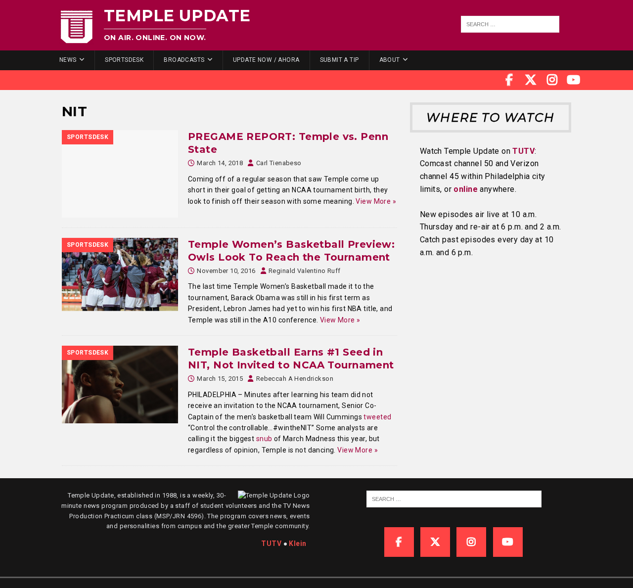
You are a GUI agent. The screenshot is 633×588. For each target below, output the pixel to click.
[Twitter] (531, 80)
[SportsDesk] (120, 174)
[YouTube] (574, 80)
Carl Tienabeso (279, 163)
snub (264, 439)
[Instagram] (552, 80)
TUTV (523, 151)
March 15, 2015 (220, 378)
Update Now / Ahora (266, 59)
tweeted (377, 417)
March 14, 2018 (220, 163)
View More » (376, 201)
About (389, 59)
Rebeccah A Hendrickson (294, 378)
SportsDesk (124, 59)
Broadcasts (184, 59)
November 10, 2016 (226, 270)
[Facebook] (509, 80)
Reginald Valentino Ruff (305, 270)
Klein (297, 543)
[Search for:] (510, 24)
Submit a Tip (339, 59)
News (68, 59)
